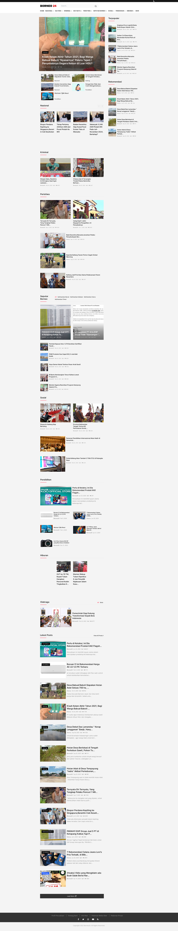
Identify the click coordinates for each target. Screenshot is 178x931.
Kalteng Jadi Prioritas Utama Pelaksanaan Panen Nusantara (83, 276)
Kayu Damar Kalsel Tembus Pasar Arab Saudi (65, 364)
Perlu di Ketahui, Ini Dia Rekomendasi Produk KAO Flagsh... (84, 490)
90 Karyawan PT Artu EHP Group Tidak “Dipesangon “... (87, 333)
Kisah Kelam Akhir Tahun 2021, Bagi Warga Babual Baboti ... (84, 707)
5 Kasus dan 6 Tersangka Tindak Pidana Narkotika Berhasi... (82, 181)
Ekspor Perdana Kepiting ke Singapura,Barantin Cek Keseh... (83, 811)
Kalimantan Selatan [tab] (76, 297)
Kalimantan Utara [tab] (90, 297)
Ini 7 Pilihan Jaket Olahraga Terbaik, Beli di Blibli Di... (94, 528)
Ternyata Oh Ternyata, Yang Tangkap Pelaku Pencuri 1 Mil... (48, 223)
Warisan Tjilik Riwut (61, 93)
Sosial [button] (110, 11)
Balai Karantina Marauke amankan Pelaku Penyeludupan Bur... (80, 236)
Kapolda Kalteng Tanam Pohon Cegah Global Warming (81, 256)
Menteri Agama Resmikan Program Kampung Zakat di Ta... (65, 386)
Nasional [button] (48, 11)
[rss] (98, 919)
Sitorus (44, 67)
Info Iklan (84, 916)
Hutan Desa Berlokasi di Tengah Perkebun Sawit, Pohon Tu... (82, 749)
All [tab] (56, 297)
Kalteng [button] (58, 11)
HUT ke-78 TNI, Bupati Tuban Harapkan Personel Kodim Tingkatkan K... (63, 579)
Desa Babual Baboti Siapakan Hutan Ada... (62, 76)
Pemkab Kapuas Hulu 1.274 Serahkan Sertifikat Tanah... (65, 345)
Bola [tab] (101, 602)
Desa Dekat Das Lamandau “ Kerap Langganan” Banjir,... (127, 110)
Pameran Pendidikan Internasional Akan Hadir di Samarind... (83, 439)
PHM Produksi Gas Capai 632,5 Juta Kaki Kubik (63, 355)
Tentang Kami (73, 916)
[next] (101, 44)
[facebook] (78, 919)
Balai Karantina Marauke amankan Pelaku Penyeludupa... (125, 58)
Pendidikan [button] (120, 11)
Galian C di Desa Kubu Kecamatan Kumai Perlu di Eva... (126, 37)
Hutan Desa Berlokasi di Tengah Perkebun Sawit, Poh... (127, 120)
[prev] (42, 44)
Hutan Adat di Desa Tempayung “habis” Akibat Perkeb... (126, 132)
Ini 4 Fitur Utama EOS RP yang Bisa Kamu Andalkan (61, 542)
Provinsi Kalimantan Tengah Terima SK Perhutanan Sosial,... (80, 426)
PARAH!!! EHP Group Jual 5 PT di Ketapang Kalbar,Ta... (55, 333)
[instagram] (88, 919)
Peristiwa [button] (87, 11)
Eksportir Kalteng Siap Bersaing (48, 425)
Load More (70, 896)
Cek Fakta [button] (77, 11)
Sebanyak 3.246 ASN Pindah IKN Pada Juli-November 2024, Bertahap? (80, 129)
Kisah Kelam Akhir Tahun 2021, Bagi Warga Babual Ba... (128, 100)
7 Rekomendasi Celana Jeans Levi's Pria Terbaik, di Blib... (94, 514)
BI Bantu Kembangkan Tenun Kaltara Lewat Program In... (64, 376)
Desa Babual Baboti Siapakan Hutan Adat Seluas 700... (127, 89)
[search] (96, 6)
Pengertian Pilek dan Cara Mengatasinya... (93, 85)
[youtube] (93, 919)
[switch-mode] (154, 1)
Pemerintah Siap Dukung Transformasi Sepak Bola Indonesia (83, 615)
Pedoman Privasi (117, 916)
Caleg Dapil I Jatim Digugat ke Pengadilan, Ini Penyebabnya (82, 223)
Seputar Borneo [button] (99, 11)
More (137, 11)
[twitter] (83, 919)
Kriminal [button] (67, 11)
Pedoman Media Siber (99, 916)
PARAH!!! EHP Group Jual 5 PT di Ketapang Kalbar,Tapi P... (83, 832)
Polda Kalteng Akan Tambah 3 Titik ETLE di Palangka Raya (84, 459)
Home (42, 11)
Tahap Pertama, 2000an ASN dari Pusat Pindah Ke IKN (47, 128)
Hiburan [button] (130, 11)
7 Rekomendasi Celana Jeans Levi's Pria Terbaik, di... (127, 47)
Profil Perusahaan (58, 916)
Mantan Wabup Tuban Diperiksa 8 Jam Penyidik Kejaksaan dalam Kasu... (79, 579)
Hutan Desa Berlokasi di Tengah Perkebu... (93, 76)
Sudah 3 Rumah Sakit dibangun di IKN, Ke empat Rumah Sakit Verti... (96, 129)
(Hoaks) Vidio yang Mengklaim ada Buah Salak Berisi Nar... (84, 874)
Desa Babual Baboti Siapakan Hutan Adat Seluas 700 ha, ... (84, 686)
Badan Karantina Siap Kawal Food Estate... (62, 85)
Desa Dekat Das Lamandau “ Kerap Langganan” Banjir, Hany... (84, 728)
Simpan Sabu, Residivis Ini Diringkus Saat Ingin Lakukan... (48, 181)
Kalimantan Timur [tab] (61, 299)
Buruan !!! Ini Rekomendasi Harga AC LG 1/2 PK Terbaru (62, 514)
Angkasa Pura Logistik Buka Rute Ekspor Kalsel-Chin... (127, 26)
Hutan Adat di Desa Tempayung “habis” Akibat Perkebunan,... (82, 769)
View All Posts (98, 635)
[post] (72, 44)
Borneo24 (42, 185)
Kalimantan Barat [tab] (63, 297)
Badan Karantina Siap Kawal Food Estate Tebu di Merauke (63, 128)
